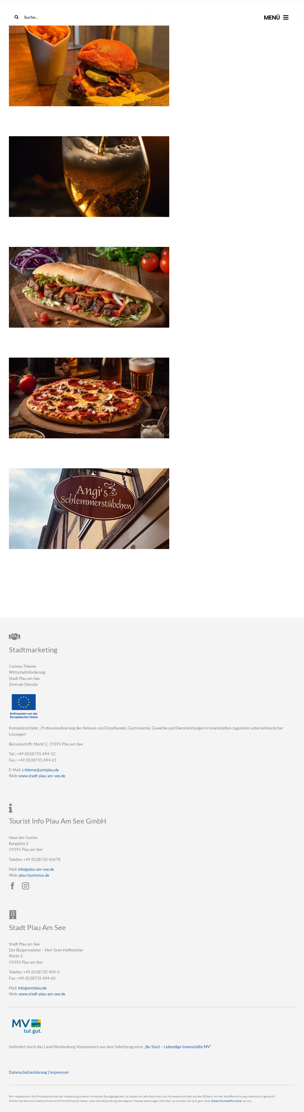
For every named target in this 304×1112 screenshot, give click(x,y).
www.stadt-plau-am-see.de (42, 775)
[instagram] (25, 885)
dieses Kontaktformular (226, 1101)
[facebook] (12, 885)
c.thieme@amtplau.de (40, 769)
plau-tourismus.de (34, 875)
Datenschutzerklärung (28, 1072)
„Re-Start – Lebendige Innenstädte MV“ (177, 1046)
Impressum (59, 1072)
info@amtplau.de (32, 988)
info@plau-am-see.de (36, 869)
